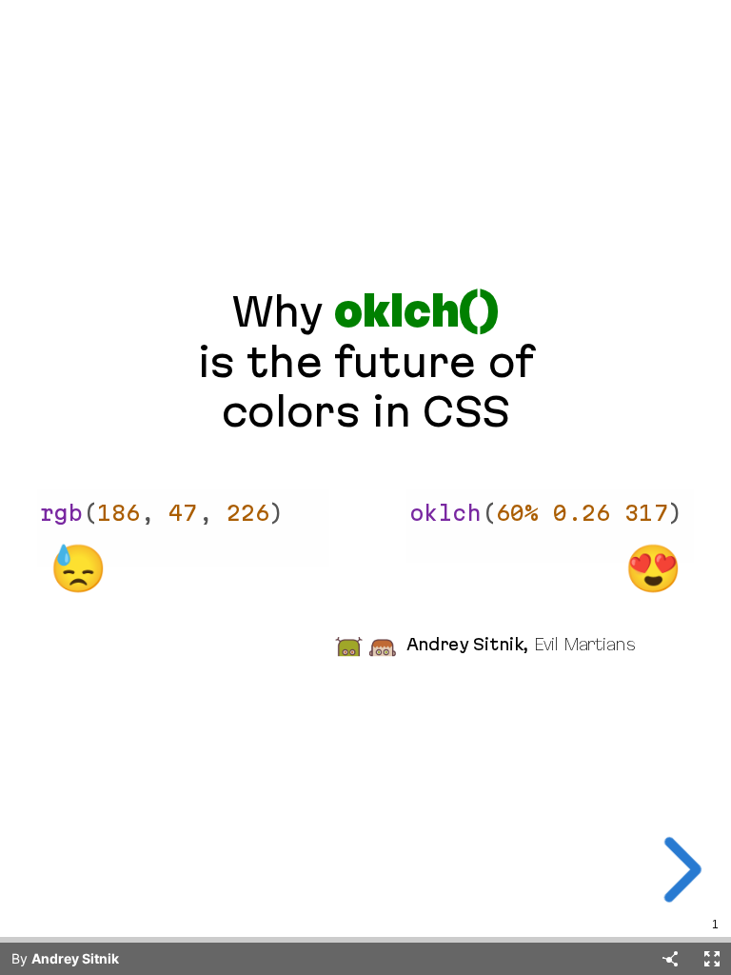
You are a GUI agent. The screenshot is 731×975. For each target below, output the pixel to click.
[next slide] (683, 870)
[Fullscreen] (712, 959)
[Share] (670, 959)
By (65, 958)
